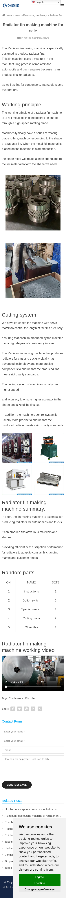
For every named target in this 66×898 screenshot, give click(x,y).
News (18, 15)
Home (9, 15)
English (39, 2)
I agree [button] (39, 877)
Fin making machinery (35, 15)
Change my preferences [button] (40, 889)
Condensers (16, 698)
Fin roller (30, 698)
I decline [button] (39, 883)
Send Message (17, 785)
